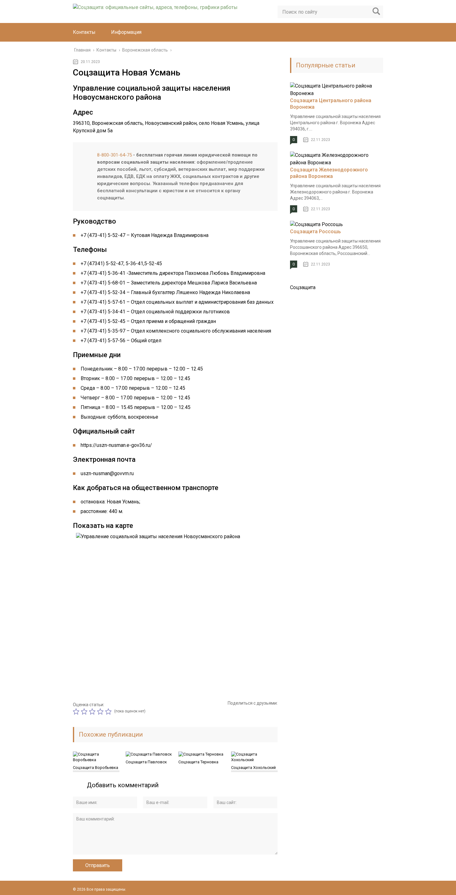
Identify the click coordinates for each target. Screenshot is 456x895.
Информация (126, 32)
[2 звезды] (85, 711)
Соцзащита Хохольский (253, 767)
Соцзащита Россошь (315, 231)
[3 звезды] (93, 711)
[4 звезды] (101, 711)
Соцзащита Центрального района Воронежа (330, 104)
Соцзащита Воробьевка (95, 767)
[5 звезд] (109, 711)
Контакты (84, 32)
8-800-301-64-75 (114, 155)
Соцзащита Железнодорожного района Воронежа (329, 173)
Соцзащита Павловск (146, 762)
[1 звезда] (77, 711)
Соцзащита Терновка (198, 762)
